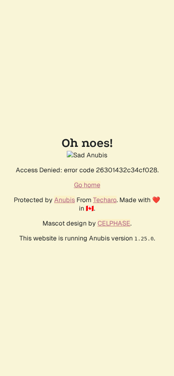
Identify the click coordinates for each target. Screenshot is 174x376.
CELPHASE (114, 223)
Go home (87, 185)
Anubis (64, 200)
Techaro (105, 200)
